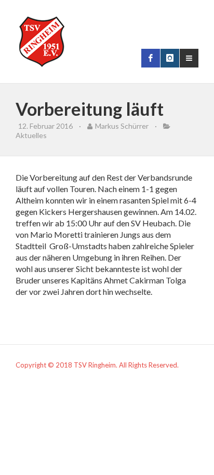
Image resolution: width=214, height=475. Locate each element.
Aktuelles (31, 135)
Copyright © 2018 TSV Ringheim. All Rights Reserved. (97, 365)
